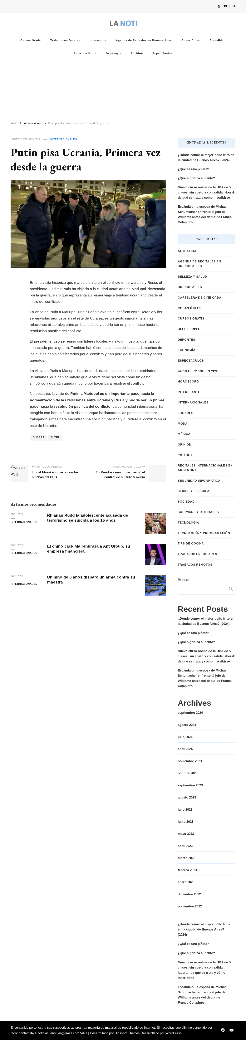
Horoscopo (188, 381)
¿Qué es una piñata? (193, 169)
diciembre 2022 (189, 894)
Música (184, 434)
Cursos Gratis (30, 40)
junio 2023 (185, 821)
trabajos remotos (195, 564)
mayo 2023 (186, 834)
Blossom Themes (127, 1033)
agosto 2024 (187, 725)
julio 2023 (185, 809)
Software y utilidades (198, 512)
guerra (38, 437)
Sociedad (186, 501)
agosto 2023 (187, 797)
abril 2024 (185, 749)
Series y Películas (195, 491)
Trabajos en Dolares (65, 40)
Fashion (137, 53)
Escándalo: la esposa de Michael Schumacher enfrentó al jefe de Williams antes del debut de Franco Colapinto (205, 214)
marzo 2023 (186, 858)
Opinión (184, 444)
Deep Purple (189, 329)
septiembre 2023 (190, 785)
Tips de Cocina (191, 543)
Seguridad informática (199, 480)
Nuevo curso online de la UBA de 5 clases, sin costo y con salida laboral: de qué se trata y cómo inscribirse (206, 192)
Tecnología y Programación (204, 533)
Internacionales (63, 139)
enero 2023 (186, 882)
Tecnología (188, 522)
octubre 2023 (187, 773)
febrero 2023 (187, 870)
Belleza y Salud (85, 53)
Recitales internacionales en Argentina (205, 468)
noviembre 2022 (190, 906)
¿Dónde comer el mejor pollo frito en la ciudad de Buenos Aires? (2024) (206, 157)
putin (55, 437)
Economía (186, 350)
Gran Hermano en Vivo (198, 371)
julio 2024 (185, 737)
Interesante (98, 40)
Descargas (113, 53)
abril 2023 (185, 846)
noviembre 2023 (190, 761)
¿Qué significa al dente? (196, 178)
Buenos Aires (190, 287)
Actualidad (217, 40)
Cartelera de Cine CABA (199, 297)
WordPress (173, 1033)
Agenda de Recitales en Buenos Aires (144, 40)
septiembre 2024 (190, 713)
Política (185, 455)
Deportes (186, 339)
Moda (183, 423)
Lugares (185, 413)
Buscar (183, 580)
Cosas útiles (190, 40)
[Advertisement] (123, 89)
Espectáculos (162, 53)
